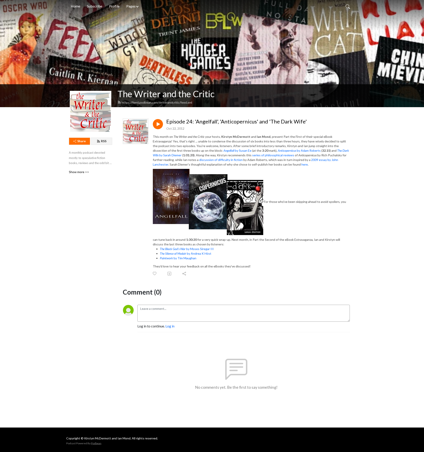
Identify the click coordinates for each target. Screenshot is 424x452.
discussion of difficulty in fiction (221, 160)
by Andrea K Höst (185, 253)
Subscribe (94, 6)
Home (75, 6)
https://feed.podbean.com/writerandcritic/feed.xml (157, 102)
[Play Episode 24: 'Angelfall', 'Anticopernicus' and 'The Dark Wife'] (158, 124)
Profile (114, 6)
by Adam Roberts (299, 150)
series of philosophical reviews (273, 155)
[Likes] (154, 273)
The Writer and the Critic (165, 94)
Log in (169, 326)
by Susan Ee (237, 150)
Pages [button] (131, 6)
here (304, 164)
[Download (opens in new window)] (169, 273)
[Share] (184, 273)
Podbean (96, 443)
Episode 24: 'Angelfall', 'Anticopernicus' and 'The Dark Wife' (236, 121)
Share (81, 141)
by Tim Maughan (178, 258)
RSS (103, 141)
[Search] (348, 6)
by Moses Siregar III (187, 249)
